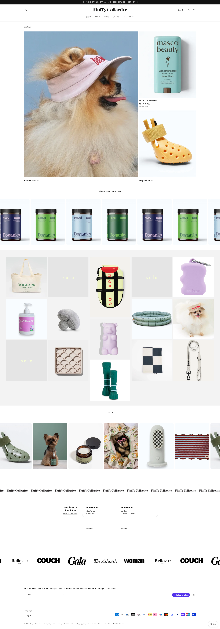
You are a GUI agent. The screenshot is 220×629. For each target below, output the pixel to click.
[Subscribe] (62, 594)
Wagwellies (144, 180)
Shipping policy (81, 624)
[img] (70, 510)
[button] (26, 9)
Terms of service (69, 624)
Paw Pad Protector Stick (148, 101)
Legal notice (106, 624)
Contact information (94, 624)
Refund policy (47, 624)
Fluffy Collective (35, 624)
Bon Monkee (30, 180)
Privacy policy (58, 624)
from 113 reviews (70, 513)
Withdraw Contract (118, 624)
